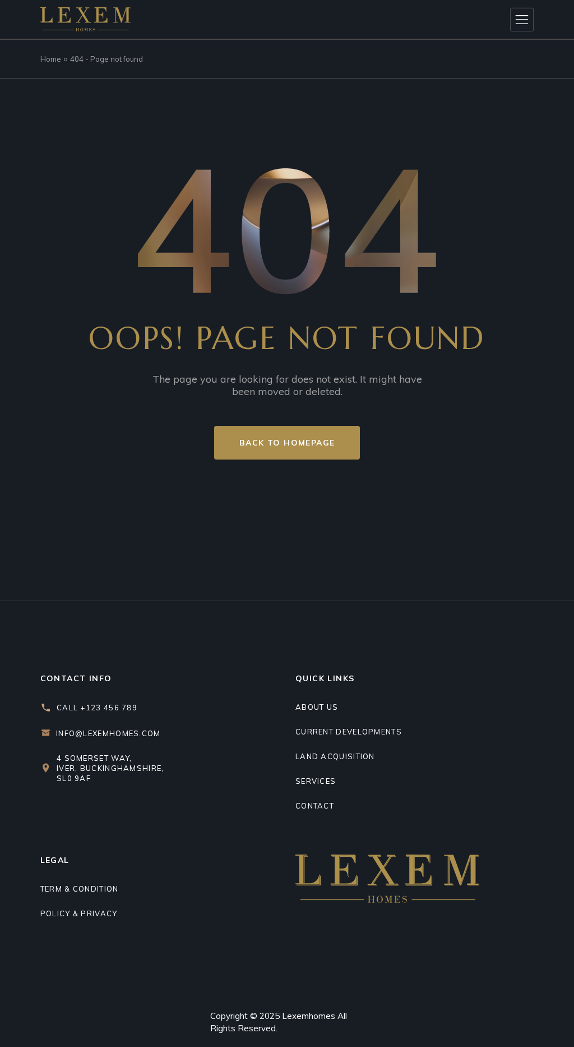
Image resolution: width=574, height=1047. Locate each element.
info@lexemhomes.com (108, 733)
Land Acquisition (335, 756)
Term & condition (79, 888)
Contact (314, 805)
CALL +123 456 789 (97, 707)
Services (315, 781)
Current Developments (348, 731)
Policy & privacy (79, 913)
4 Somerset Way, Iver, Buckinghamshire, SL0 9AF (110, 768)
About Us (316, 706)
